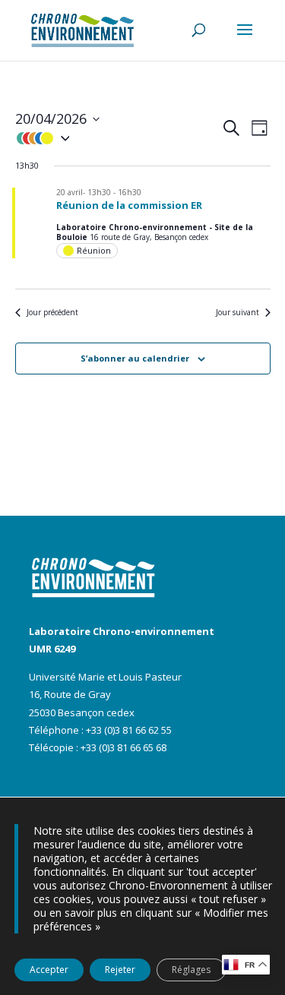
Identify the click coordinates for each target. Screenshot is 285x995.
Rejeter (120, 969)
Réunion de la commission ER (129, 205)
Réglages (191, 969)
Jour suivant (237, 312)
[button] (117, 138)
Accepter (49, 969)
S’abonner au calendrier (135, 358)
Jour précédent (52, 312)
